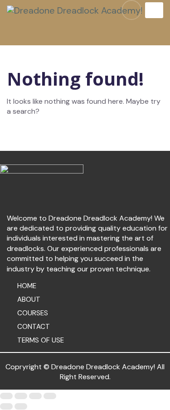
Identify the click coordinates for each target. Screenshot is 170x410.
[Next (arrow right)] (21, 406)
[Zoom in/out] (50, 396)
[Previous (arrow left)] (6, 406)
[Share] (21, 396)
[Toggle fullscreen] (35, 396)
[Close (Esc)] (6, 396)
